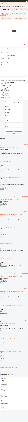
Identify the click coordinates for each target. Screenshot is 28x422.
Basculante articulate (7, 109)
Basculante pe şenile (7, 115)
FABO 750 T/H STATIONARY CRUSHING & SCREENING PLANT (9, 323)
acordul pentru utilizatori (18, 190)
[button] (27, 1)
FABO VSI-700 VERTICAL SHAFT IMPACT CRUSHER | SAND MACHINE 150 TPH (11, 291)
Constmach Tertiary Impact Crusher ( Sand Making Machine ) (8, 338)
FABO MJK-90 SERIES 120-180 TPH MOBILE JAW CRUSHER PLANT (9, 147)
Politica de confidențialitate (4, 396)
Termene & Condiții (3, 395)
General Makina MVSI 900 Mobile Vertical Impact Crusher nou (8, 14)
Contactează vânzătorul (4, 384)
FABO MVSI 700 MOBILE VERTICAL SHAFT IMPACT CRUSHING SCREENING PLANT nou (12, 18)
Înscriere (2, 189)
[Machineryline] (2, 5)
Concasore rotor (7, 118)
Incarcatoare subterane (8, 123)
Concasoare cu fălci (7, 106)
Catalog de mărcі (3, 400)
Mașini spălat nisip (7, 120)
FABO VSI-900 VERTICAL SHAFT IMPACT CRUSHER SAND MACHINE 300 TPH (11, 214)
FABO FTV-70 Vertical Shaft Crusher (5, 245)
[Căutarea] (27, 3)
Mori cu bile (6, 126)
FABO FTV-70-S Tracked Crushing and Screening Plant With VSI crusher (10, 199)
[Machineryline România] (5, 1)
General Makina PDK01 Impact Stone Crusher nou (7, 13)
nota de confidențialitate (9, 190)
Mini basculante (7, 112)
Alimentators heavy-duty (8, 121)
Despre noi (2, 381)
